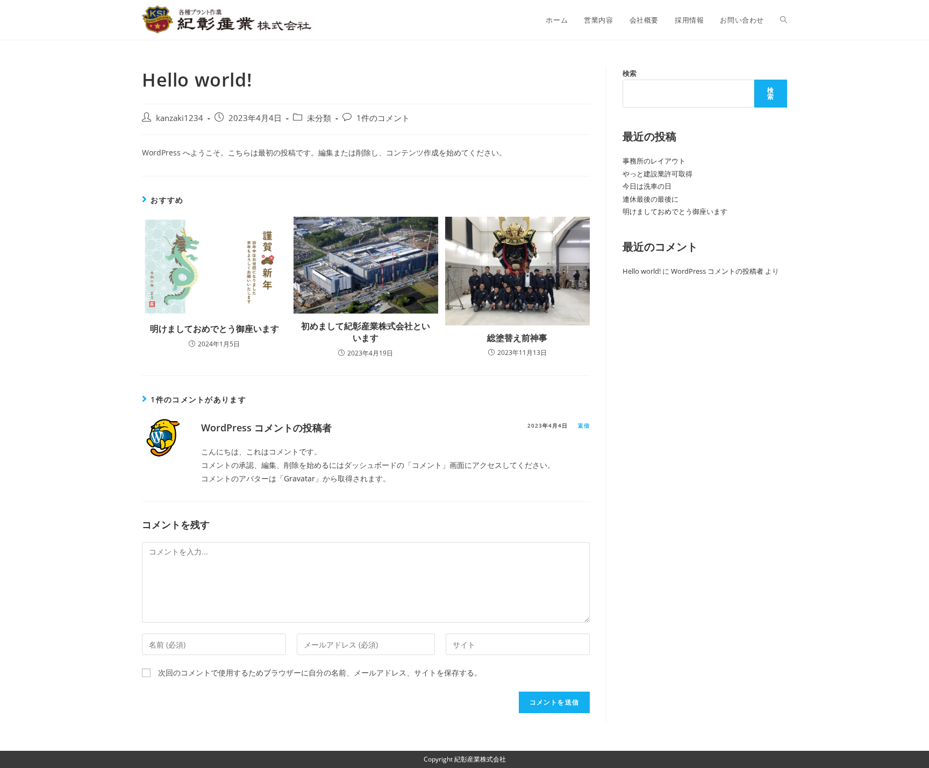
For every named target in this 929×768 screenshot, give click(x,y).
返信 (584, 425)
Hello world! (642, 271)
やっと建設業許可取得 (657, 174)
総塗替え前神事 (517, 338)
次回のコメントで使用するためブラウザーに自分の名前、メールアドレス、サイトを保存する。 (320, 672)
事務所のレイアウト (654, 161)
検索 (630, 73)
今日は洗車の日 (647, 186)
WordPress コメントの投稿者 (266, 427)
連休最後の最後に (650, 199)
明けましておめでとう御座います (214, 329)
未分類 (319, 118)
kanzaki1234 (179, 118)
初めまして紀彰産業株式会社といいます (365, 332)
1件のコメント (383, 118)
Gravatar (299, 478)
